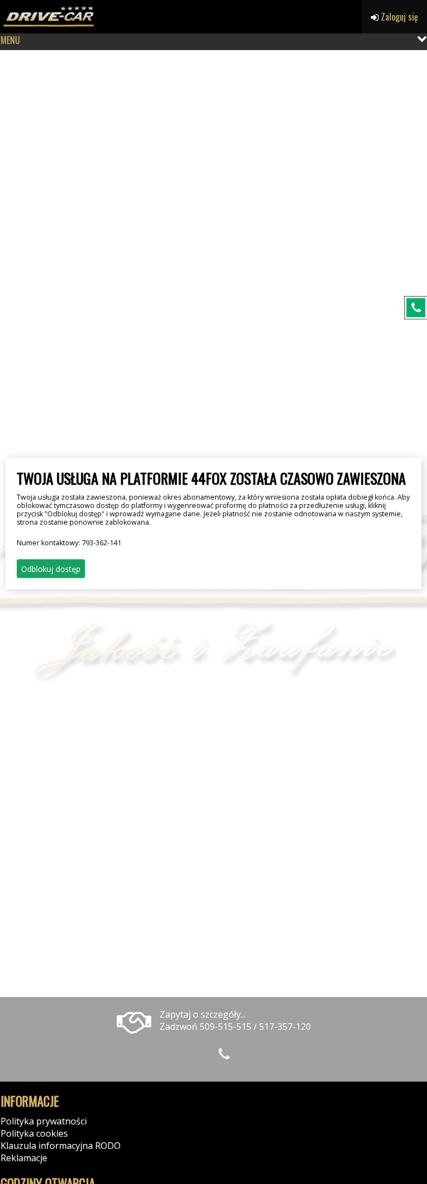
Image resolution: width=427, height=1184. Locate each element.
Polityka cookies (34, 1133)
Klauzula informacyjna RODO (61, 1145)
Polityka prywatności (44, 1121)
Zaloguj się (398, 16)
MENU (10, 40)
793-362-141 (101, 542)
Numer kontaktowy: (69, 543)
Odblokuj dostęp (51, 569)
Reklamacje (24, 1158)
